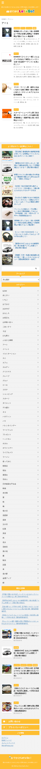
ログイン (5, 738)
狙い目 (16, 127)
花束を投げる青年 (21, 77)
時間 (34, 125)
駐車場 (21, 127)
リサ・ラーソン (27, 100)
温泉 (32, 44)
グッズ (28, 123)
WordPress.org (7, 745)
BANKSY (29, 67)
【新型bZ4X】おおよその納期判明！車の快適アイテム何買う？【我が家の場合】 (20, 601)
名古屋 (30, 125)
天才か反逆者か (31, 74)
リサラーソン (18, 100)
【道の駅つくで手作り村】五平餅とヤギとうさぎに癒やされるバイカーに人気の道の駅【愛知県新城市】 (20, 609)
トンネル (29, 41)
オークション (33, 69)
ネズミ (32, 72)
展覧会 (22, 102)
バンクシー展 (21, 74)
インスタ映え (21, 41)
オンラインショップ (22, 69)
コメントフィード (8, 743)
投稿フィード (7, 740)
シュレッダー (25, 72)
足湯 (18, 46)
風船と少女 (36, 77)
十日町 (18, 44)
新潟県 (23, 44)
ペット (35, 41)
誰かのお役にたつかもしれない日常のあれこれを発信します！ (20, 762)
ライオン (36, 97)
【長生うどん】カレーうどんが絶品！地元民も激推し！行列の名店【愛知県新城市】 (20, 616)
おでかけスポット (31, 39)
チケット (24, 125)
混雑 (37, 125)
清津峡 (28, 44)
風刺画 (30, 77)
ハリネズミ (29, 97)
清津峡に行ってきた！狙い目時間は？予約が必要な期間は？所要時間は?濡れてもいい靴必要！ (26, 33)
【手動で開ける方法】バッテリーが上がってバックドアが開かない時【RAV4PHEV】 (20, 595)
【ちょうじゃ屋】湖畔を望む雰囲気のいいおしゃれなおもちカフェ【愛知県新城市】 (20, 622)
